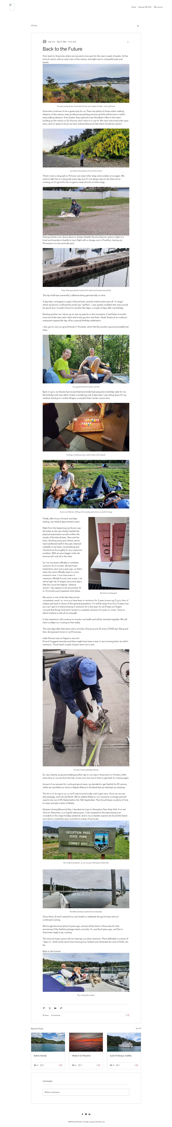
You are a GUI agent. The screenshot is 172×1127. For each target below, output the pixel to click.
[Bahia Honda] (48, 1042)
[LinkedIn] (89, 1114)
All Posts (34, 26)
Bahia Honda (40, 1055)
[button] (138, 26)
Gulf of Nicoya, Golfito (121, 1055)
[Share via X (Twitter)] (49, 1008)
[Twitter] (86, 1114)
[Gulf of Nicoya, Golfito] (124, 1042)
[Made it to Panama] (86, 1042)
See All (138, 1028)
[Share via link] (61, 1008)
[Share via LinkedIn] (55, 1008)
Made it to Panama (81, 1055)
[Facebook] (82, 1114)
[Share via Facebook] (44, 1008)
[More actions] (127, 41)
